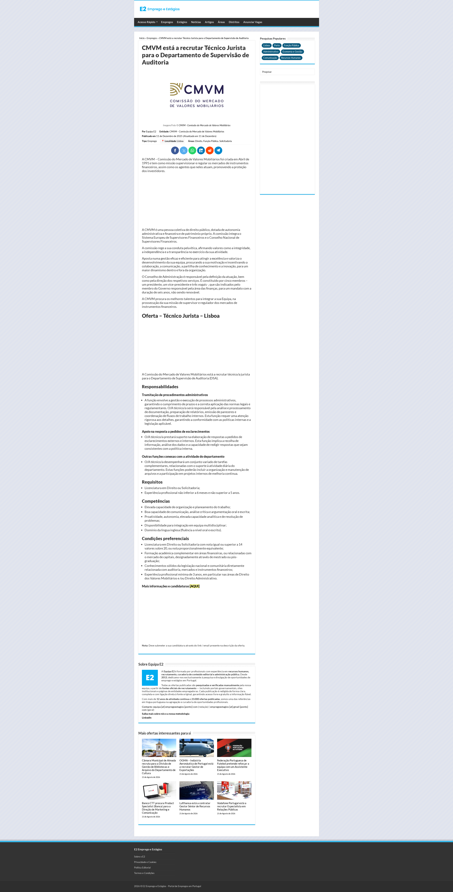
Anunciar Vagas (252, 22)
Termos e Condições (144, 873)
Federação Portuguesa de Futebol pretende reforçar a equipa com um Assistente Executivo (233, 765)
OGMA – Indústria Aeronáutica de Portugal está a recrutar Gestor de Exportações (196, 765)
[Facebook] (175, 150)
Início (142, 38)
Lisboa (180, 141)
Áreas (221, 22)
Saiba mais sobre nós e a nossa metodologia (165, 713)
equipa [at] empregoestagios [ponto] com (175, 706)
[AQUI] (194, 586)
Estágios (182, 22)
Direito (198, 141)
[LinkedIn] (201, 150)
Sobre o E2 (139, 856)
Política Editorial (142, 867)
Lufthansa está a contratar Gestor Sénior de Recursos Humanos (194, 806)
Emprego (152, 141)
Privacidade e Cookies (145, 862)
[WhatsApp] (192, 150)
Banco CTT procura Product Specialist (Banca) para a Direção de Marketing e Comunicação (158, 807)
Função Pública (210, 141)
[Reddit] (210, 150)
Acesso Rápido (146, 22)
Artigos (209, 22)
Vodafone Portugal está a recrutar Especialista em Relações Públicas (231, 806)
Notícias (196, 22)
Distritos (234, 22)
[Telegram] (218, 150)
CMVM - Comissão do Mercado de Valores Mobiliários (204, 125)
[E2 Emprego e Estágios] (160, 8)
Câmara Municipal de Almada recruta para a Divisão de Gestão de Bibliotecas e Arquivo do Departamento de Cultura (159, 767)
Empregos (167, 22)
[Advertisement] (196, 200)
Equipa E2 (151, 131)
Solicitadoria (225, 141)
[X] (184, 150)
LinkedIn (146, 717)
